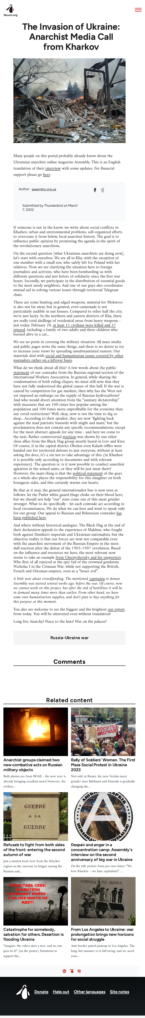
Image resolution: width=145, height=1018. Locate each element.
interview (53, 168)
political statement (88, 473)
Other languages (89, 991)
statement (21, 372)
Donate (41, 991)
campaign (97, 578)
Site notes (119, 991)
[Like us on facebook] (64, 971)
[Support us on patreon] (71, 971)
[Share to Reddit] (102, 190)
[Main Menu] (137, 9)
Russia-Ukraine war (69, 637)
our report (116, 609)
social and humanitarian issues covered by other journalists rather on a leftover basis (68, 358)
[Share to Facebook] (95, 190)
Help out (61, 991)
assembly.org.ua (44, 189)
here (46, 174)
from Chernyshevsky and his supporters (88, 557)
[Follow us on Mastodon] (79, 971)
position (69, 437)
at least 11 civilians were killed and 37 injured (64, 328)
